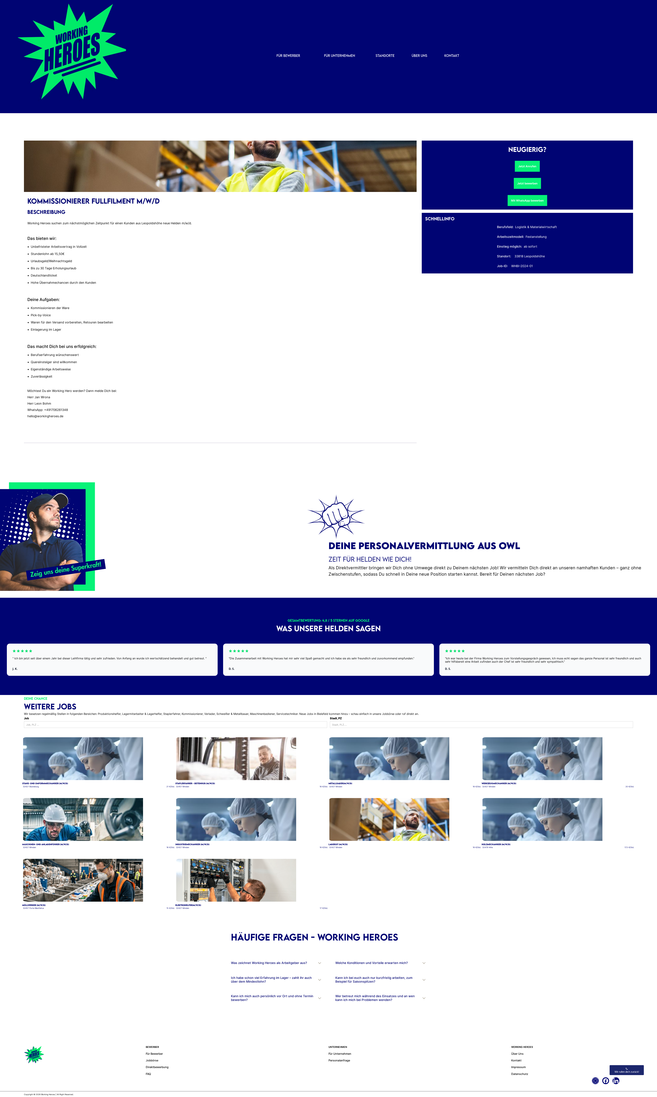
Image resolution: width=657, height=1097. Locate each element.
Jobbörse (152, 1063)
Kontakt (516, 1063)
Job (26, 718)
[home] (51, 56)
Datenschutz (519, 1076)
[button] (288, 56)
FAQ (148, 1076)
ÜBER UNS (419, 56)
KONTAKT (451, 56)
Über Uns (517, 1056)
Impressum (518, 1069)
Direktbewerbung (157, 1069)
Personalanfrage (339, 1063)
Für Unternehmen (339, 1056)
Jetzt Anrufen (527, 166)
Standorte (385, 56)
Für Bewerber (154, 1056)
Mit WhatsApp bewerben (527, 200)
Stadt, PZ (336, 718)
